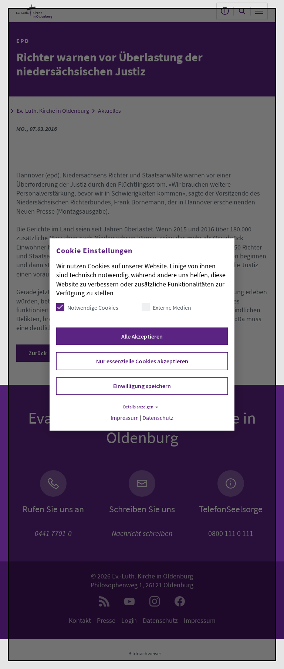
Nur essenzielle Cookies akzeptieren (142, 361)
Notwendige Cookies (92, 307)
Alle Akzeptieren (142, 336)
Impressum (125, 417)
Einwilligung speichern (142, 386)
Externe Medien (172, 307)
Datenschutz (157, 417)
